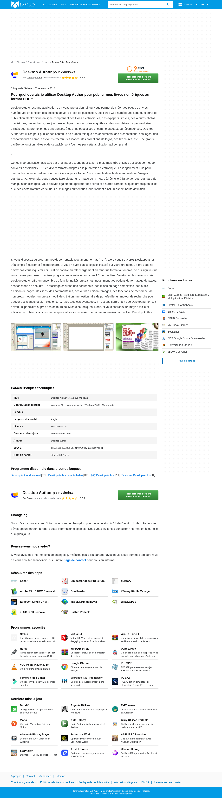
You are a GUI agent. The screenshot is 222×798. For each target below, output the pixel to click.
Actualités (50, 4)
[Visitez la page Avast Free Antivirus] (138, 69)
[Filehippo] (23, 4)
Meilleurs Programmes (85, 4)
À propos (16, 776)
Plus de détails (187, 360)
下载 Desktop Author (102, 475)
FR (202, 4)
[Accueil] (12, 62)
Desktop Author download (26, 475)
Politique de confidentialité (93, 782)
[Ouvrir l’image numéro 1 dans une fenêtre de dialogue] (88, 337)
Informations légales (125, 782)
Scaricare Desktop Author (136, 475)
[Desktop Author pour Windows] (15, 75)
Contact (30, 776)
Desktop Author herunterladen (65, 475)
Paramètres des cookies (168, 782)
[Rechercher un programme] (167, 4)
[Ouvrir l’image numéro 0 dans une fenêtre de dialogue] (36, 337)
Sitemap (60, 776)
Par (32, 77)
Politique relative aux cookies (57, 782)
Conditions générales (23, 782)
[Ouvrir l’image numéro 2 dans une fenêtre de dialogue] (141, 337)
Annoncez (45, 776)
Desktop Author (49, 72)
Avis (63, 4)
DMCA (145, 782)
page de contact (75, 560)
